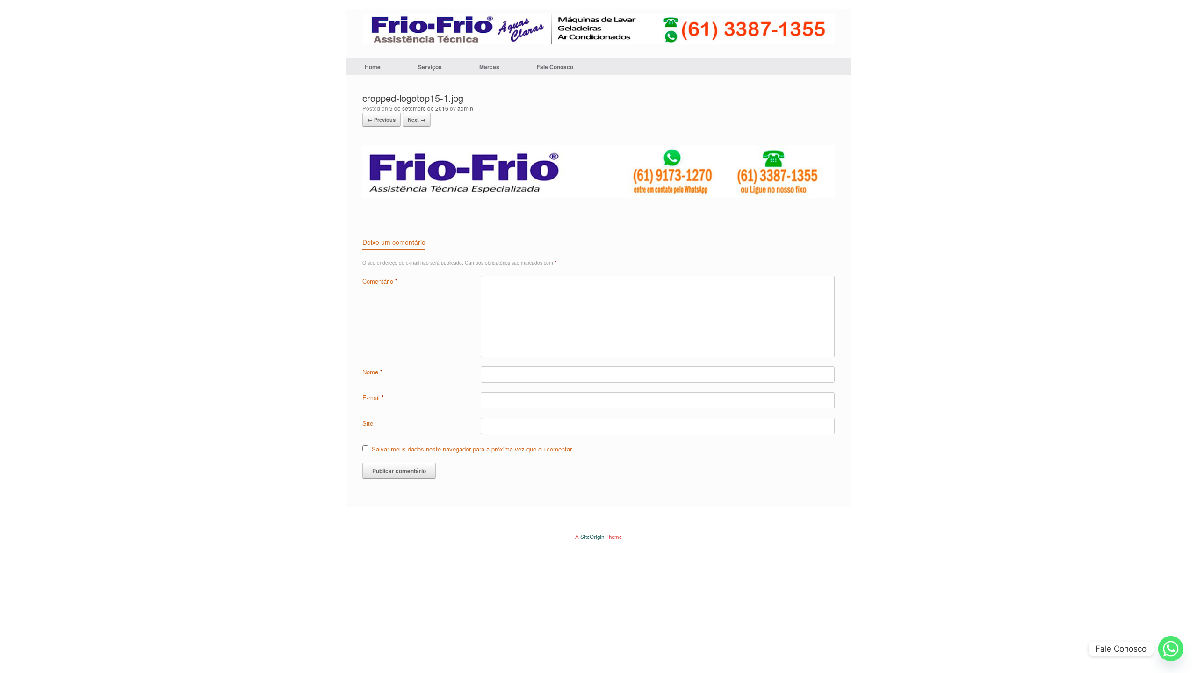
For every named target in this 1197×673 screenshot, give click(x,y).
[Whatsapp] (1170, 648)
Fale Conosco (555, 67)
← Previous (382, 119)
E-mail (373, 397)
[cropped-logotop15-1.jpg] (598, 195)
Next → (416, 119)
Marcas (489, 67)
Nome (372, 371)
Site (367, 423)
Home (373, 67)
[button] (837, 66)
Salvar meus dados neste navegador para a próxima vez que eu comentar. (472, 448)
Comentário (379, 281)
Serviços (430, 67)
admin (465, 108)
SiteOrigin (592, 536)
